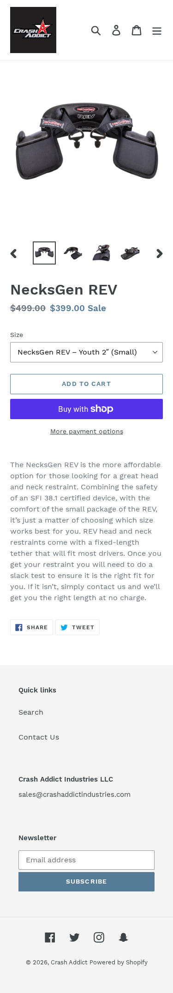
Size (16, 334)
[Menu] (157, 30)
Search (30, 712)
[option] (44, 253)
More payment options (86, 431)
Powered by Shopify (118, 962)
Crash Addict (69, 962)
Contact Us (38, 737)
